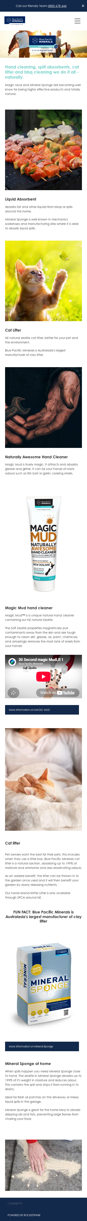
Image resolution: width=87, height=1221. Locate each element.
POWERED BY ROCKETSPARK (24, 1215)
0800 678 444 (57, 6)
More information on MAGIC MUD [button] (29, 709)
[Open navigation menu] (77, 21)
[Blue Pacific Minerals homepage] (38, 21)
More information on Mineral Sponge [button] (31, 1046)
